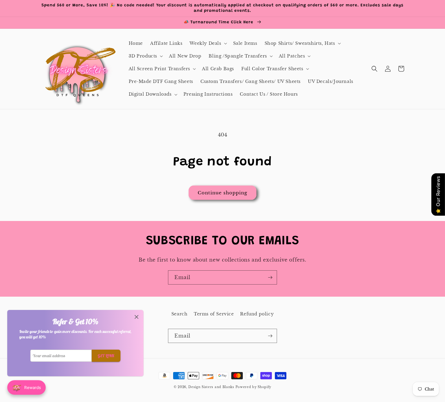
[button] (207, 43)
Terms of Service (214, 314)
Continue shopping (222, 193)
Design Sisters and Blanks (211, 387)
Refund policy (257, 314)
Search (179, 314)
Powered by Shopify (254, 387)
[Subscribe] (270, 277)
